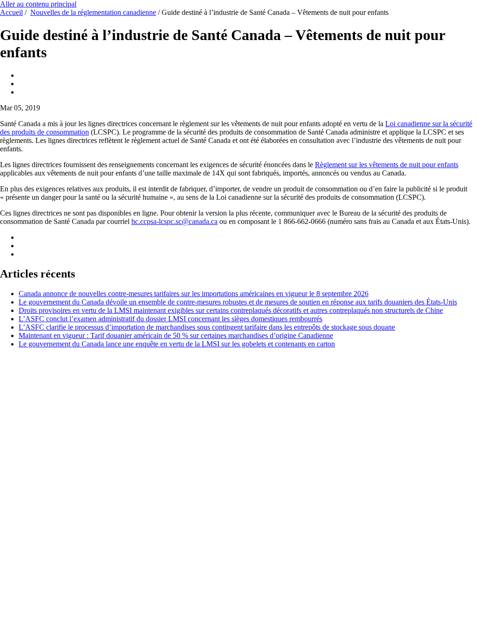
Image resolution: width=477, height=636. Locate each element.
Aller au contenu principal (38, 4)
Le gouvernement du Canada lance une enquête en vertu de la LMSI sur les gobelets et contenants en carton (177, 344)
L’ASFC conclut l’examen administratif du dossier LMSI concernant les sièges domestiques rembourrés (170, 319)
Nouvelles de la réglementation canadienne (93, 12)
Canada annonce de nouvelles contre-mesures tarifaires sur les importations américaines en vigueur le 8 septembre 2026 (193, 294)
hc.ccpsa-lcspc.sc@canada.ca (174, 221)
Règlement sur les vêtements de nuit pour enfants (386, 165)
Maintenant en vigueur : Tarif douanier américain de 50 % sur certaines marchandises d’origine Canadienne (176, 335)
